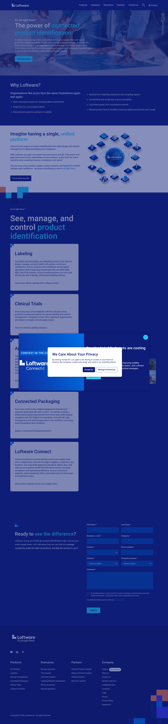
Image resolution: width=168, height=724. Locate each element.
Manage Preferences (106, 370)
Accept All (89, 370)
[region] (85, 362)
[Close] (145, 337)
